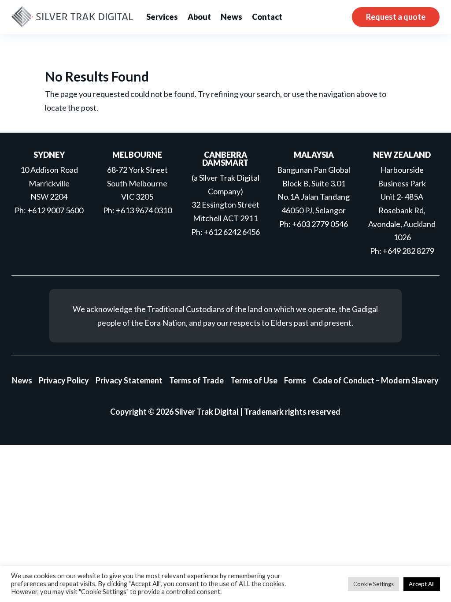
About (199, 17)
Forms (295, 380)
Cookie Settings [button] (373, 583)
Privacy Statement (129, 380)
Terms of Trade (196, 380)
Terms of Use (253, 380)
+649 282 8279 (408, 251)
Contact (267, 17)
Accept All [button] (422, 583)
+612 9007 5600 (55, 210)
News (231, 17)
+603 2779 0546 (320, 224)
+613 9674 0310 (144, 210)
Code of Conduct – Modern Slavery (376, 380)
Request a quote (395, 17)
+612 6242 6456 (232, 232)
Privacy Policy (64, 380)
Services (162, 17)
